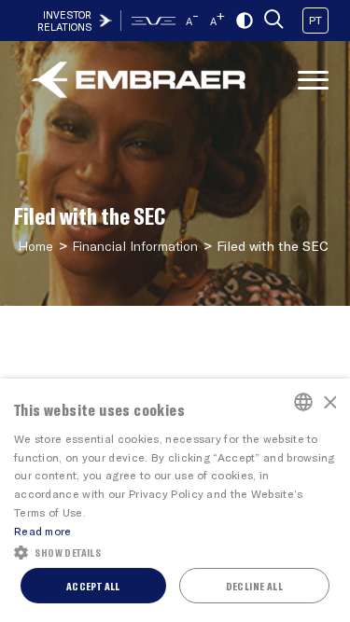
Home (35, 246)
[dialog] (175, 500)
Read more (43, 530)
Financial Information (135, 246)
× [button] (329, 401)
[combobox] (303, 402)
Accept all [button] (93, 585)
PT (315, 19)
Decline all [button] (254, 585)
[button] (175, 550)
